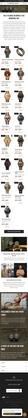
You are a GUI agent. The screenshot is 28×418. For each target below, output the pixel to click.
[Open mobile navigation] (2, 3)
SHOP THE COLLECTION (14, 231)
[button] (23, 3)
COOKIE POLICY (14, 404)
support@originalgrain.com (14, 380)
